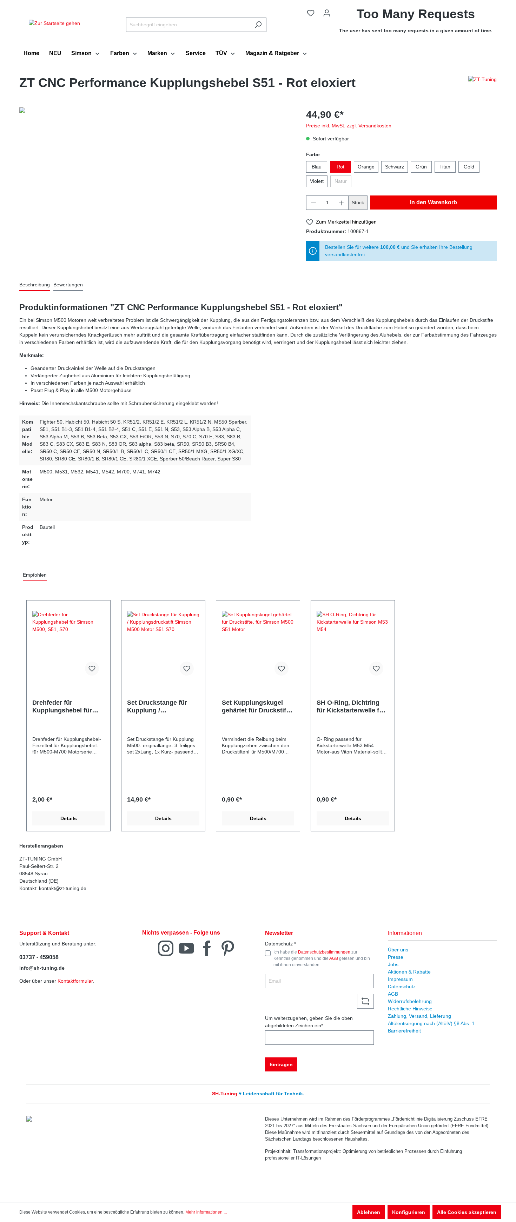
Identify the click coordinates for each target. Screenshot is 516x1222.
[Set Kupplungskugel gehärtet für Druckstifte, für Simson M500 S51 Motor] (258, 646)
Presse (395, 957)
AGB (333, 958)
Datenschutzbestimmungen (324, 952)
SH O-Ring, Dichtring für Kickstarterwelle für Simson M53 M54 (351, 706)
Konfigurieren (408, 1212)
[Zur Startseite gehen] (54, 23)
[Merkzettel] (311, 13)
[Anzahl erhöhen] (341, 202)
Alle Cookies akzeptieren (466, 1212)
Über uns (398, 949)
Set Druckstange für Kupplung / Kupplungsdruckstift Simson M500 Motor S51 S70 (158, 706)
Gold (469, 167)
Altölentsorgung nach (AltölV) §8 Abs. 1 (431, 1023)
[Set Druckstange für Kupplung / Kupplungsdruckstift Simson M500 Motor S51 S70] (163, 646)
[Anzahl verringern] (313, 202)
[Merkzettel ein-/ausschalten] (92, 669)
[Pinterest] (228, 947)
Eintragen (281, 1064)
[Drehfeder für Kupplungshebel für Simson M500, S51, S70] (68, 646)
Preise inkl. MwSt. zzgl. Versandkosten (348, 125)
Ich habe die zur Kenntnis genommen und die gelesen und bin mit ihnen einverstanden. (321, 959)
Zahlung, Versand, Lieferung (419, 1016)
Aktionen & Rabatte (409, 972)
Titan (444, 167)
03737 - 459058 (39, 957)
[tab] (34, 285)
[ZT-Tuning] (482, 84)
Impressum (400, 979)
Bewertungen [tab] (68, 284)
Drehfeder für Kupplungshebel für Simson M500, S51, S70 (67, 706)
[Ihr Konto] (327, 13)
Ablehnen (368, 1212)
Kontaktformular (75, 981)
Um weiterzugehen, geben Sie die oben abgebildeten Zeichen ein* (309, 1021)
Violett (317, 181)
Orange (366, 167)
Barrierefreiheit (404, 1031)
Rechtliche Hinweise (410, 1008)
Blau (317, 167)
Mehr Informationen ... (206, 1212)
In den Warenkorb (433, 202)
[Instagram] (165, 947)
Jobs (393, 964)
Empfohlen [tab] (35, 575)
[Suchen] (258, 25)
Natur (341, 181)
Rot (340, 167)
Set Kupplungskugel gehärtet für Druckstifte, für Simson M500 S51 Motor (257, 706)
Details (68, 818)
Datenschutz (402, 986)
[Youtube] (186, 947)
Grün (421, 167)
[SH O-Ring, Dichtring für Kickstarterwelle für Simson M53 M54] (353, 646)
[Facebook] (207, 947)
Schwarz (394, 167)
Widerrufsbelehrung (410, 1001)
